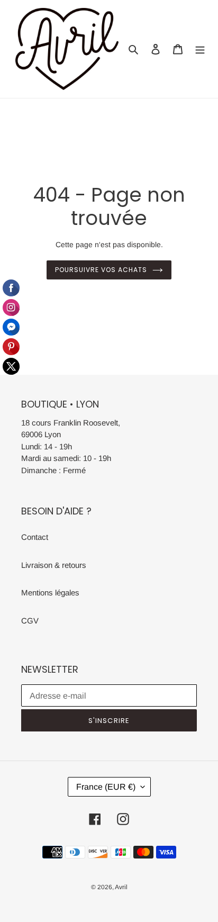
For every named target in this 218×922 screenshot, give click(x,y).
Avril (121, 887)
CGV (30, 620)
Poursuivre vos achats (101, 269)
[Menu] (200, 49)
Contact (34, 536)
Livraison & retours (53, 565)
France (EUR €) (105, 786)
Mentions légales (50, 592)
